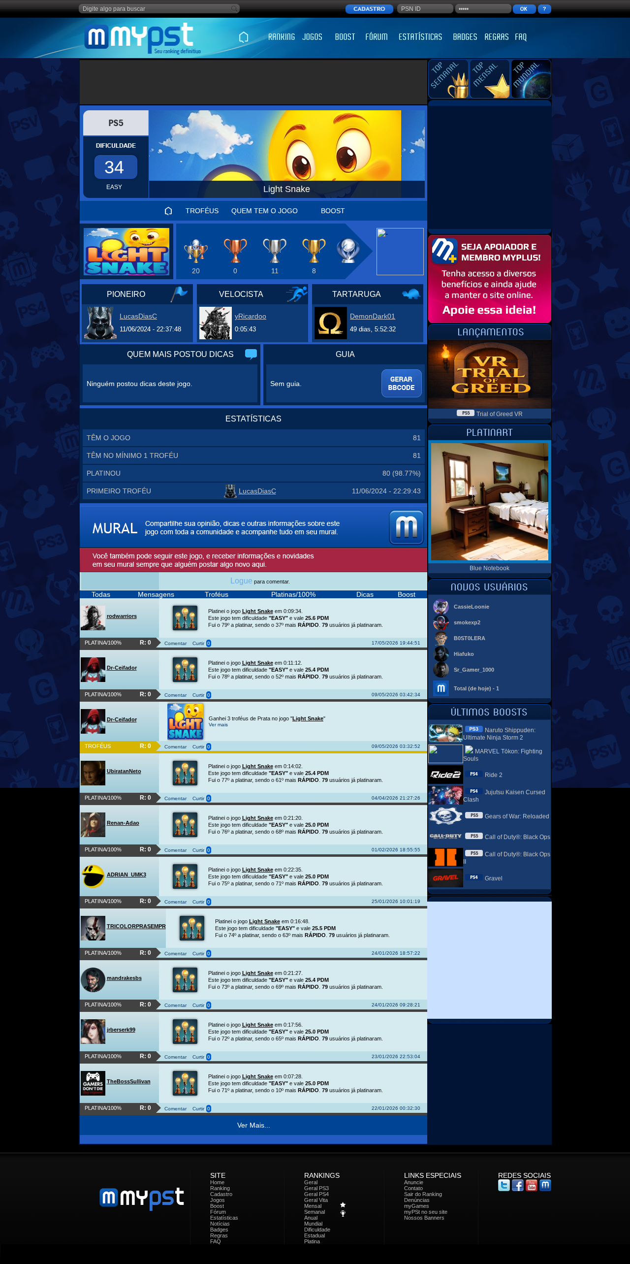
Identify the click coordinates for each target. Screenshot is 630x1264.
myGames (416, 1206)
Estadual (314, 1235)
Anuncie (413, 1182)
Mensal (312, 1206)
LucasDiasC (138, 316)
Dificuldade (317, 1229)
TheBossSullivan (129, 1081)
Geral (310, 1182)
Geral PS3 (316, 1188)
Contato (413, 1188)
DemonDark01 (372, 316)
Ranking (220, 1188)
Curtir (198, 643)
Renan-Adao (123, 823)
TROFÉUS (202, 211)
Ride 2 (494, 775)
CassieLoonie (471, 607)
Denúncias (417, 1200)
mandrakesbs (124, 978)
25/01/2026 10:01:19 (396, 901)
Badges (219, 1229)
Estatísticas (224, 1218)
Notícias (220, 1224)
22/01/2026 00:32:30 (396, 1108)
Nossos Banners (424, 1218)
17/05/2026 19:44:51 (396, 643)
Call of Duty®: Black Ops (517, 837)
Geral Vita (316, 1200)
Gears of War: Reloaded (517, 816)
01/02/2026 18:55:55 (396, 849)
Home (217, 1182)
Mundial (313, 1224)
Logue (241, 581)
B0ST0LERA (469, 638)
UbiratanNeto (124, 771)
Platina (312, 1241)
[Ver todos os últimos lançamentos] (489, 337)
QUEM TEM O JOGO (264, 211)
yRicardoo (250, 316)
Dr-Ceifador (122, 668)
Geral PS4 (316, 1194)
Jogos (217, 1200)
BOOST (333, 211)
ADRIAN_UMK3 (126, 874)
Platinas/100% (293, 594)
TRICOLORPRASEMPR (136, 926)
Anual (310, 1218)
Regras (219, 1235)
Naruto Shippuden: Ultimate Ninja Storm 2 (499, 734)
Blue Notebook (489, 568)
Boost (406, 594)
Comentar (175, 643)
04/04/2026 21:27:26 (396, 798)
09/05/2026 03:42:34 (396, 694)
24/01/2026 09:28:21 (396, 1004)
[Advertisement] (254, 82)
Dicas (365, 594)
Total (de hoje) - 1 (476, 688)
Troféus (216, 594)
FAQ (215, 1241)
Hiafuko (464, 654)
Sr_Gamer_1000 (474, 670)
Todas (101, 594)
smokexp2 (467, 622)
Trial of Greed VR (499, 414)
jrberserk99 (121, 1030)
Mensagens (156, 594)
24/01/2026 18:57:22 (396, 953)
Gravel (494, 878)
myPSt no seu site (425, 1212)
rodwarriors (122, 616)
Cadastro (221, 1194)
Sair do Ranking (423, 1194)
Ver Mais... (253, 1125)
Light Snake (257, 611)
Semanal (314, 1212)
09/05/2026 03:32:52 (396, 746)
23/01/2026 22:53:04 (396, 1056)
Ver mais (218, 724)
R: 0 (145, 642)
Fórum (218, 1212)
